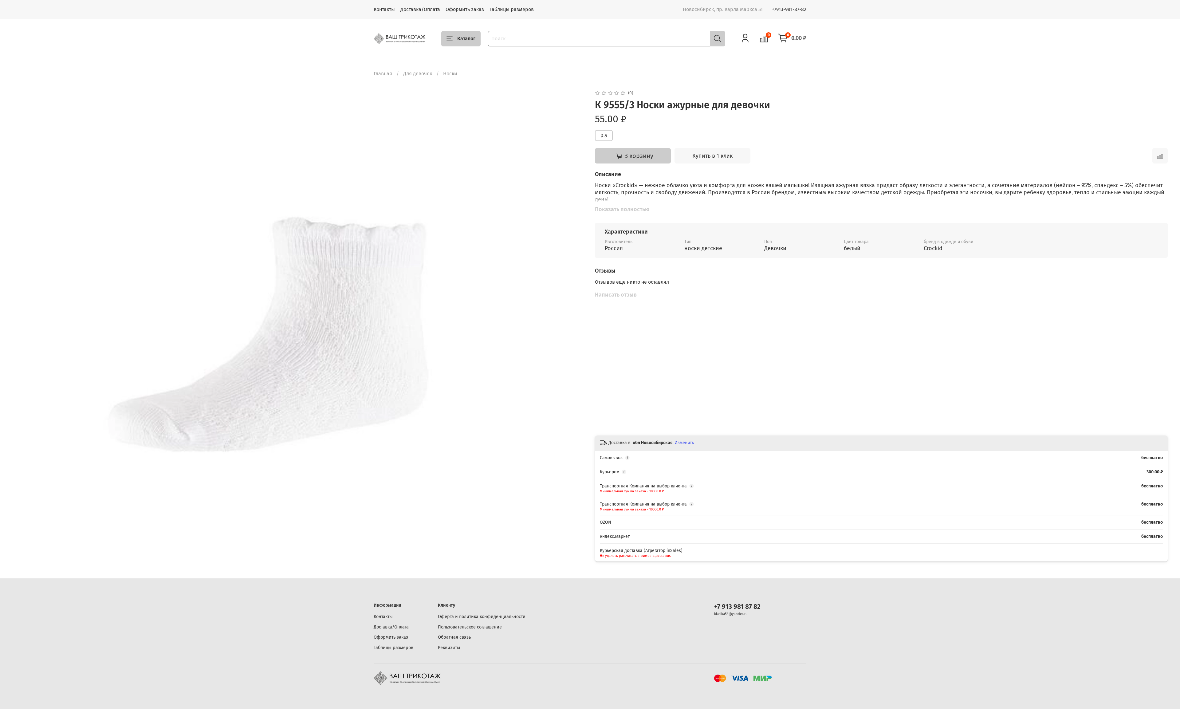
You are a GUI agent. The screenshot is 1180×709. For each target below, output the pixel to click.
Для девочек (417, 74)
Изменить (684, 442)
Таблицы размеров (512, 9)
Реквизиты (449, 647)
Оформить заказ (465, 9)
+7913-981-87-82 (789, 9)
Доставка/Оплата (420, 9)
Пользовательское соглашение (470, 627)
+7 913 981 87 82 (737, 607)
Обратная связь (454, 637)
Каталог (466, 38)
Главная (383, 74)
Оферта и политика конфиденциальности (481, 616)
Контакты (384, 9)
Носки (450, 74)
